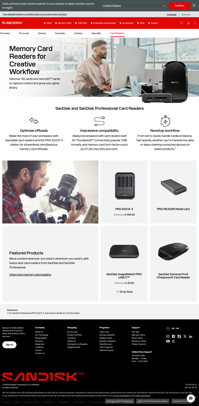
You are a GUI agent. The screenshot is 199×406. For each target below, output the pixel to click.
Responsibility (41, 338)
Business (186, 15)
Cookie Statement (142, 395)
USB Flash (82, 23)
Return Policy (137, 338)
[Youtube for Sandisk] (168, 341)
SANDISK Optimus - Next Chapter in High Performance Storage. (32, 14)
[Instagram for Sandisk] (168, 337)
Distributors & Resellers (77, 344)
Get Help (135, 332)
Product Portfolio (74, 335)
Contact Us (40, 353)
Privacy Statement (121, 395)
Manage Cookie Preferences (119, 401)
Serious (42, 33)
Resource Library (139, 341)
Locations (39, 347)
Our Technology (41, 335)
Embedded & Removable (104, 23)
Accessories (127, 23)
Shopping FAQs (73, 347)
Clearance (71, 341)
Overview (5, 33)
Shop (142, 23)
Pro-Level (24, 33)
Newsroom (39, 344)
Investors (39, 341)
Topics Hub (104, 332)
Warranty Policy (138, 335)
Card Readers (117, 33)
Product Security (139, 344)
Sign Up (9, 344)
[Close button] (194, 5)
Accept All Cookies (181, 401)
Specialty (96, 33)
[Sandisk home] (12, 23)
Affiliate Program (107, 350)
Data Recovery (106, 344)
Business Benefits (107, 335)
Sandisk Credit (106, 338)
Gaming (78, 33)
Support (154, 23)
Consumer (172, 15)
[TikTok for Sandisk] (179, 337)
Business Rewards (107, 341)
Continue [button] (179, 5)
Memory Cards (64, 23)
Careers (38, 350)
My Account (72, 332)
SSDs (49, 23)
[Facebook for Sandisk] (173, 336)
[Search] (195, 23)
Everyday (60, 33)
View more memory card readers (30, 274)
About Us (39, 332)
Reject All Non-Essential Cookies (153, 401)
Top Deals (71, 338)
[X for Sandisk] (185, 337)
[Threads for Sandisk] (173, 341)
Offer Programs (106, 347)
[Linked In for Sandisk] (190, 336)
